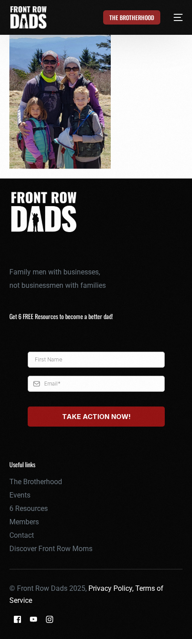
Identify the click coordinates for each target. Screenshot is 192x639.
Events (19, 495)
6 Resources (28, 508)
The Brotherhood (35, 481)
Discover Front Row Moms (50, 548)
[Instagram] (50, 619)
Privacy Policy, (111, 588)
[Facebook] (17, 619)
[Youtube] (33, 619)
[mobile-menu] (173, 17)
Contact (21, 535)
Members (24, 522)
